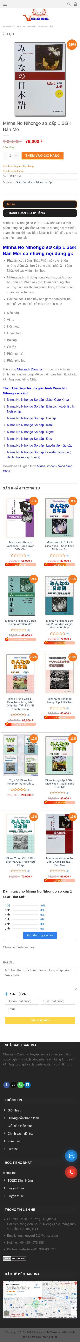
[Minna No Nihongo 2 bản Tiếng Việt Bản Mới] (20, 596)
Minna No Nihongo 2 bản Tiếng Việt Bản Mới (20, 622)
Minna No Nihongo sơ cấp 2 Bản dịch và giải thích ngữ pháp (59, 624)
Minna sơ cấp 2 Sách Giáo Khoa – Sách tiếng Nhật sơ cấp (59, 546)
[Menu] (5, 4)
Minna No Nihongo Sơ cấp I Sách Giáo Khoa (38, 399)
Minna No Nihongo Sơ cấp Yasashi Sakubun (38, 452)
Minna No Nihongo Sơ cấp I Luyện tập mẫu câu (39, 445)
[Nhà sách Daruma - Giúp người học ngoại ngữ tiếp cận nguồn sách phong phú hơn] (40, 15)
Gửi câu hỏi (40, 1020)
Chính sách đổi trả (13, 171)
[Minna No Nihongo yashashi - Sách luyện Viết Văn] (20, 518)
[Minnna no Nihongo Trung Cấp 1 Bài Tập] (59, 674)
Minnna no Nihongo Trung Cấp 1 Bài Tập (59, 700)
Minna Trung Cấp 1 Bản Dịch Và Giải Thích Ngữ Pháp (20, 862)
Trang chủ (8, 26)
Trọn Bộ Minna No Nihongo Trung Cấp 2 (20, 782)
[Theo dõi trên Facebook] (6, 1085)
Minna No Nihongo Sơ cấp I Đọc (29, 438)
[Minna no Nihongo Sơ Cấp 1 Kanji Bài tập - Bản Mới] (59, 833)
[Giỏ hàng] (75, 4)
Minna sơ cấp (45, 26)
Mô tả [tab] (11, 204)
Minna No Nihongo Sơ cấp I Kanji (30, 425)
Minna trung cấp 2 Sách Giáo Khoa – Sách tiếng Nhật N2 (59, 784)
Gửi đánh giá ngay (40, 935)
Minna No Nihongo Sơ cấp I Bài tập (31, 418)
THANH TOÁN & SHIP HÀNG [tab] (26, 212)
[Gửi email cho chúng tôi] (13, 1085)
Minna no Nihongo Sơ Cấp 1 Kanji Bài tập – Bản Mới (59, 862)
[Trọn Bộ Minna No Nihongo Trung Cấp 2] (20, 755)
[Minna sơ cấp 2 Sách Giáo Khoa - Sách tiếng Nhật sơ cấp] (59, 518)
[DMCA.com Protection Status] (14, 1258)
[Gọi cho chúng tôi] (20, 1085)
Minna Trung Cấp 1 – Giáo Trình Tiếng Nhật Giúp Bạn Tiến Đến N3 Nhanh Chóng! (20, 704)
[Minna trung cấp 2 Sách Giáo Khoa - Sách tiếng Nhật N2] (59, 755)
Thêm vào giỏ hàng (42, 155)
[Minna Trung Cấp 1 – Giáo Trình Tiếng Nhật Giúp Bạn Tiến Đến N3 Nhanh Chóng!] (20, 674)
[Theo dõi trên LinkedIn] (27, 1085)
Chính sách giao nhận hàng (18, 166)
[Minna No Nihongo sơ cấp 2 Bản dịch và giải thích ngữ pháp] (59, 596)
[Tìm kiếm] (68, 4)
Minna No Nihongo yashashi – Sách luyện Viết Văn (20, 546)
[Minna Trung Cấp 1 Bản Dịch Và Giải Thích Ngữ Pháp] (20, 833)
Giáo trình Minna (26, 26)
